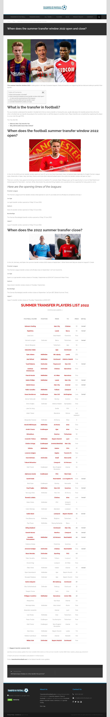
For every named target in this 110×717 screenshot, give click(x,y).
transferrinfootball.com (19, 659)
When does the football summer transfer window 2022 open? (26, 96)
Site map (42, 706)
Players (59, 17)
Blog (67, 17)
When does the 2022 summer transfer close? (22, 100)
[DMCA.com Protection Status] (13, 699)
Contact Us (18, 714)
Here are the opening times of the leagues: (23, 98)
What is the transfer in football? (18, 94)
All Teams (48, 17)
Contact (90, 17)
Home (8, 21)
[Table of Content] (43, 92)
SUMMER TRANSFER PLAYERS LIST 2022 (21, 101)
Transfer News (34, 17)
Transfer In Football (17, 17)
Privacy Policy (78, 17)
